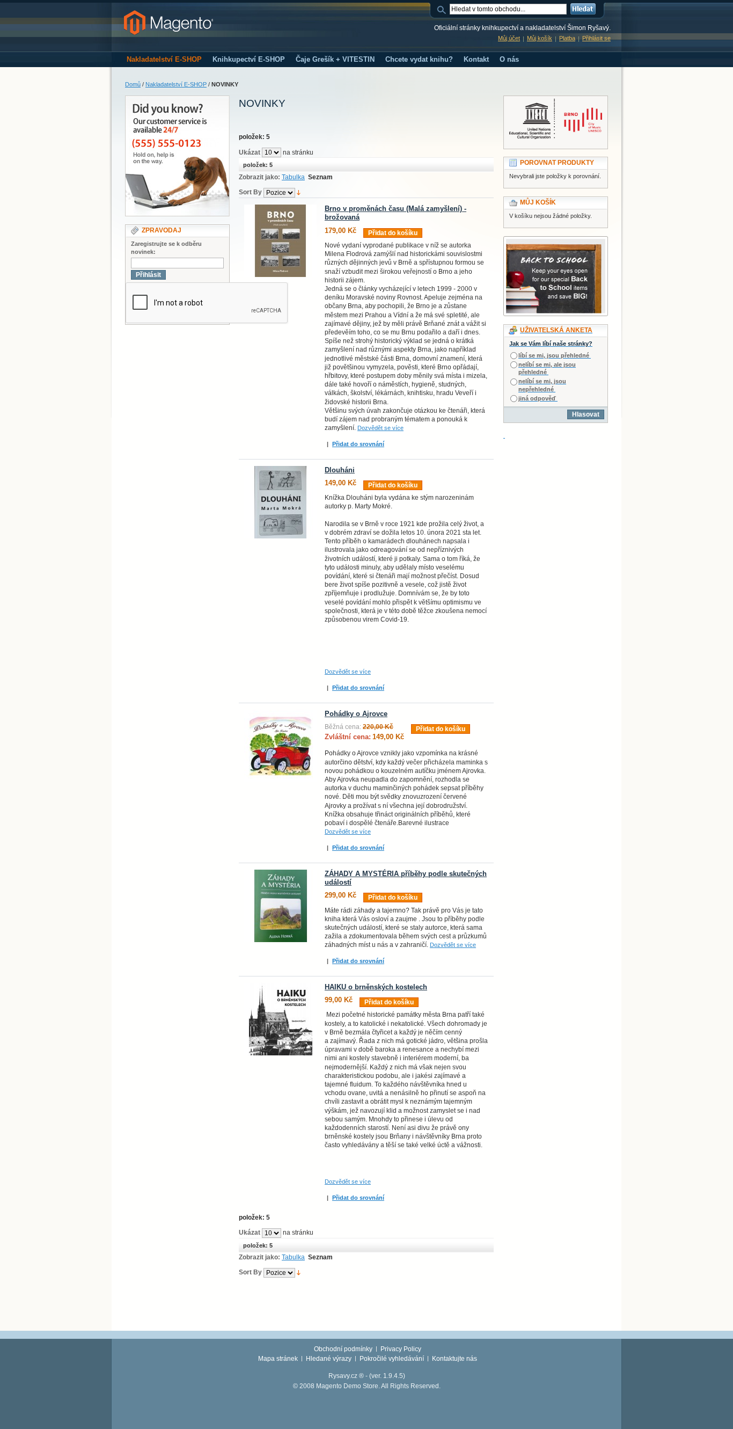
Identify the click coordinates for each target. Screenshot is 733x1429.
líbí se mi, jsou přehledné (553, 355)
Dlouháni (340, 470)
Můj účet (509, 38)
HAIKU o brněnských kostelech (376, 987)
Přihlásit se (596, 38)
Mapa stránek (278, 1358)
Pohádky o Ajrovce (356, 714)
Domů (133, 84)
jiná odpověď (537, 398)
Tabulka (293, 177)
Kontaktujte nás (454, 1358)
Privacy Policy (400, 1349)
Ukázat (249, 152)
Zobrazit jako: (259, 177)
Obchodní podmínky (343, 1349)
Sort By (250, 192)
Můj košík (539, 38)
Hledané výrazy (328, 1358)
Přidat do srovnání (358, 444)
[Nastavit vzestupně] (298, 192)
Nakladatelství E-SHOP (176, 84)
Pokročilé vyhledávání (392, 1358)
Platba (567, 38)
